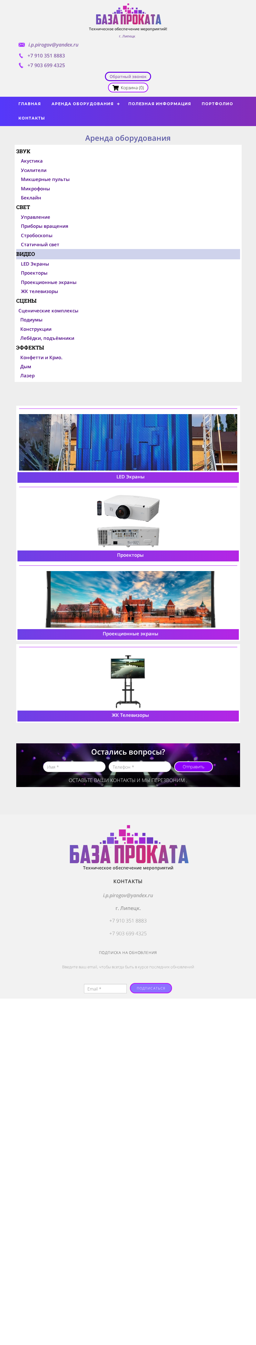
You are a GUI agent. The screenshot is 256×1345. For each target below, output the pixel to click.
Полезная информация (159, 103)
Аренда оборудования (83, 103)
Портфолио (217, 103)
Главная (29, 103)
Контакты (31, 118)
